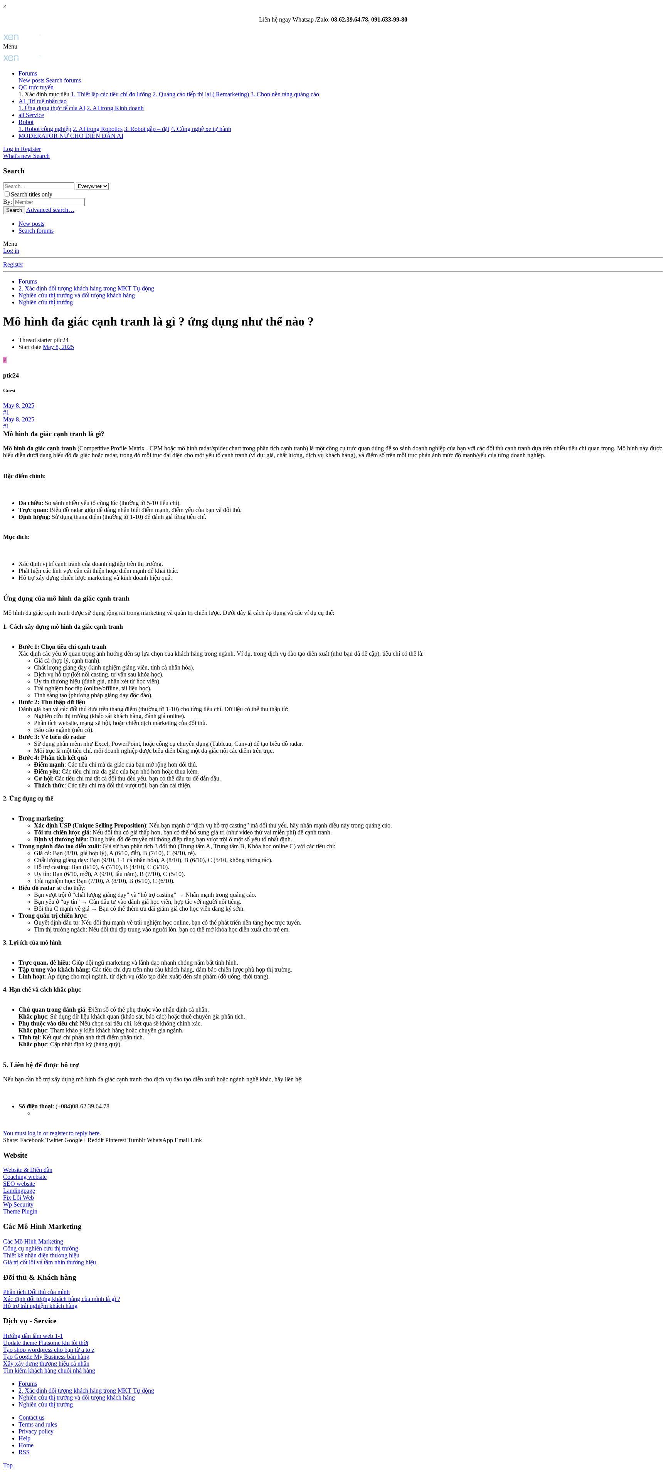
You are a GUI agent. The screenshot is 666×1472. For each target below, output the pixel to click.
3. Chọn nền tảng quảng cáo (285, 94)
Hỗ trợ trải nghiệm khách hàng (40, 1305)
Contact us (31, 1417)
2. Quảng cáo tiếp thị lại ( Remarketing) (201, 94)
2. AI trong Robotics (98, 129)
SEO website (19, 1183)
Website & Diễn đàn (27, 1170)
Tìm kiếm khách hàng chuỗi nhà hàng (49, 1370)
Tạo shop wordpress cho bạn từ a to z (48, 1349)
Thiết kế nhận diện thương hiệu (41, 1255)
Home (26, 1445)
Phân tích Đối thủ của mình (36, 1292)
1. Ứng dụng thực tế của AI (51, 108)
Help (24, 1438)
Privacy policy (36, 1431)
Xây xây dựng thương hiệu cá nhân (46, 1363)
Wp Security (18, 1204)
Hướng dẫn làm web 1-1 (33, 1336)
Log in (11, 250)
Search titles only (31, 194)
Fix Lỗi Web (18, 1197)
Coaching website (25, 1176)
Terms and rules (37, 1424)
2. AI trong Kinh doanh (115, 108)
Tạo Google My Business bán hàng (46, 1356)
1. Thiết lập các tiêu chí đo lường (111, 94)
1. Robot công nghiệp (44, 129)
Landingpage (19, 1190)
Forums (27, 73)
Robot (26, 122)
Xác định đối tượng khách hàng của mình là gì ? (61, 1299)
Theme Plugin (20, 1211)
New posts (31, 80)
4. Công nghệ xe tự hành (201, 129)
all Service (31, 115)
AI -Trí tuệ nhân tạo (42, 101)
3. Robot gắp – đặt (146, 129)
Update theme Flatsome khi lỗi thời (45, 1342)
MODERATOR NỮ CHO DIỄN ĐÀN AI (70, 136)
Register (13, 264)
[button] (10, 46)
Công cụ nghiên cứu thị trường (40, 1248)
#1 (6, 412)
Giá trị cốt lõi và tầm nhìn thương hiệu (49, 1262)
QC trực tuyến (36, 87)
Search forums (63, 80)
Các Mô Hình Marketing (33, 1241)
